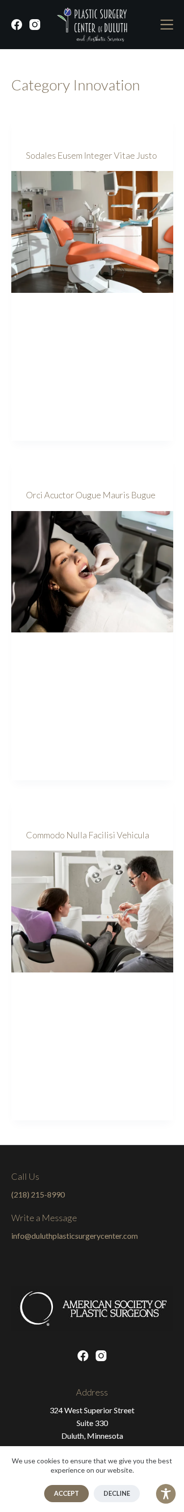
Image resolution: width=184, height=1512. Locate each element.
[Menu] (166, 24)
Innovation (45, 135)
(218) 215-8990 (38, 1194)
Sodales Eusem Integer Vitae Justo (91, 155)
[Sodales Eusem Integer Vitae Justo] (92, 232)
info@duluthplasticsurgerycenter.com (74, 1235)
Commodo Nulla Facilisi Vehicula (87, 834)
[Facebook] (16, 24)
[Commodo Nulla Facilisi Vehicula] (92, 911)
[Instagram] (34, 24)
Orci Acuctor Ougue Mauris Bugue (91, 494)
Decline (117, 1493)
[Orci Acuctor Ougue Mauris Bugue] (92, 572)
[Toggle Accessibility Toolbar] (166, 1494)
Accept (66, 1493)
